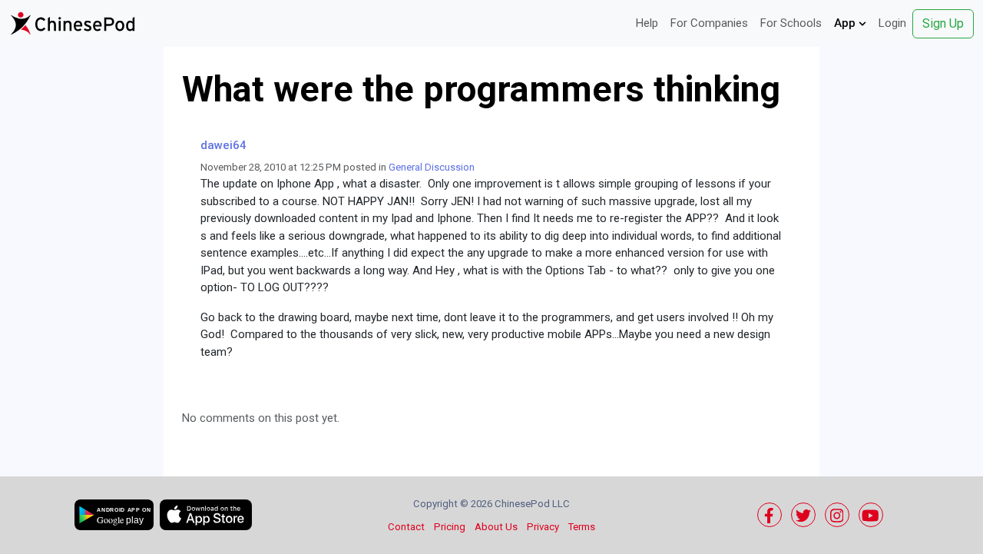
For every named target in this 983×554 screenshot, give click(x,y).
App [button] (846, 23)
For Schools (791, 23)
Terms (581, 526)
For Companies (709, 23)
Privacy (543, 526)
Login (892, 23)
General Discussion (432, 167)
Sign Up (943, 23)
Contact (406, 526)
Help (647, 23)
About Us (496, 526)
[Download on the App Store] (206, 514)
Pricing (449, 526)
